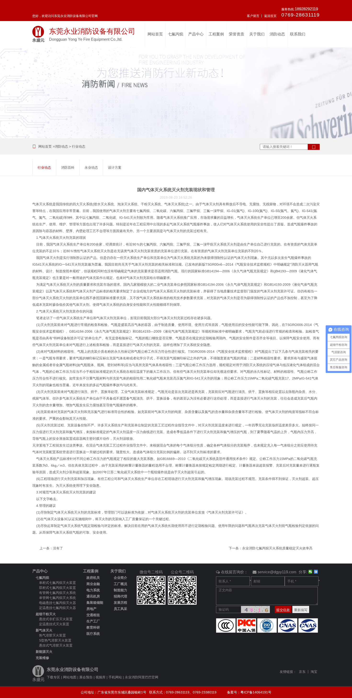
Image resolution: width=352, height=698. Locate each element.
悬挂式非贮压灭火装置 (56, 619)
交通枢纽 (93, 615)
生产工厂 (93, 621)
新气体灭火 (44, 630)
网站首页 (155, 34)
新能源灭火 (44, 651)
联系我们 (297, 34)
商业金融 (93, 584)
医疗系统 (93, 634)
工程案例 (216, 34)
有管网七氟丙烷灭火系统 (57, 593)
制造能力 (120, 590)
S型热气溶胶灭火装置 (55, 640)
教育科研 (93, 627)
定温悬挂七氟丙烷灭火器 (57, 608)
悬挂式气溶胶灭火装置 (56, 645)
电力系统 (93, 590)
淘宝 (314, 671)
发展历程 (120, 602)
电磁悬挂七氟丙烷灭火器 (57, 603)
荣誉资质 (236, 34)
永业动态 (91, 167)
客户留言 (253, 16)
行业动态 (78, 146)
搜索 (313, 147)
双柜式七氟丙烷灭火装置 (57, 588)
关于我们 (257, 34)
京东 (302, 671)
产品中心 (196, 34)
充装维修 (42, 658)
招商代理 (120, 596)
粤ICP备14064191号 (255, 692)
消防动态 (277, 34)
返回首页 (270, 16)
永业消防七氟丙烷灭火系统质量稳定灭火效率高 (277, 548)
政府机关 (93, 578)
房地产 (91, 609)
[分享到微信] (310, 572)
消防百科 (67, 167)
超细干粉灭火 (46, 614)
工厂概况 (120, 584)
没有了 (58, 548)
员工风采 (120, 609)
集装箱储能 (94, 602)
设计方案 (114, 167)
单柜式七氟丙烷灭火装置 (57, 583)
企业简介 (120, 578)
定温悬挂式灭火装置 (54, 624)
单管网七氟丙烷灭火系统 (57, 598)
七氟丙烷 (175, 34)
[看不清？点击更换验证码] (255, 609)
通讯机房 (93, 596)
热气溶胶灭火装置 (52, 635)
